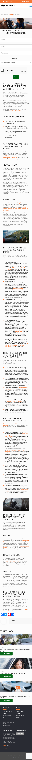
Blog (18, 708)
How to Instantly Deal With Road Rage (13, 673)
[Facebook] (14, 757)
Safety (4, 713)
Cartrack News (19, 711)
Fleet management (21, 720)
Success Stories (20, 715)
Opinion (18, 713)
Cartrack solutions (19, 136)
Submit (16, 76)
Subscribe (20, 733)
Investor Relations (7, 715)
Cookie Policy (6, 725)
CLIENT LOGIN (25, 1)
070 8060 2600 (8, 1)
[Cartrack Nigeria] (8, 5)
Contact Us (6, 717)
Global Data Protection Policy (8, 722)
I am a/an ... (16, 58)
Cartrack (11, 14)
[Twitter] (16, 757)
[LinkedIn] (18, 757)
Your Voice (5, 720)
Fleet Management (7, 711)
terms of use (6, 744)
